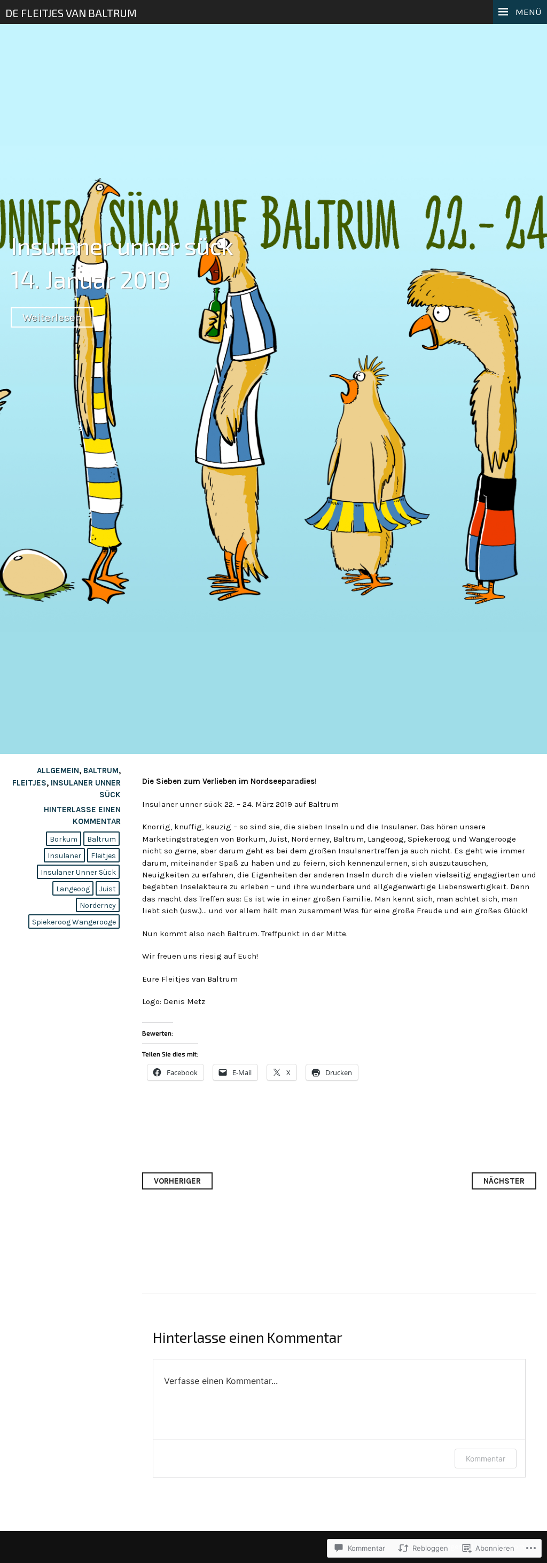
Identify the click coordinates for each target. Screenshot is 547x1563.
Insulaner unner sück (122, 245)
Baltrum (101, 770)
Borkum (63, 839)
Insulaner (64, 855)
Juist (107, 888)
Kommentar (485, 1458)
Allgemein (58, 770)
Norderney (98, 905)
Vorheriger (177, 1181)
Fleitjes (29, 783)
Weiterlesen (52, 317)
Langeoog (73, 888)
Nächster (504, 1181)
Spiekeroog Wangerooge (74, 922)
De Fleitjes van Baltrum (71, 12)
